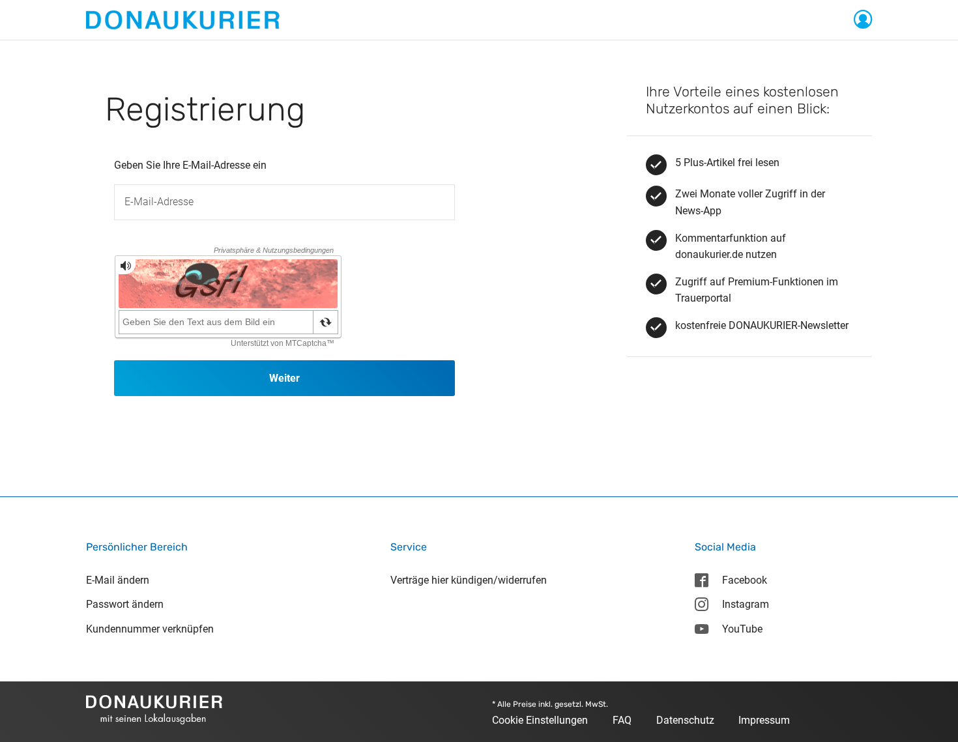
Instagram (745, 604)
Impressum (764, 720)
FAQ (622, 720)
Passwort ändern (125, 604)
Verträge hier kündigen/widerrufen (468, 580)
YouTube (742, 629)
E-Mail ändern (117, 580)
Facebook (744, 580)
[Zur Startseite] (183, 19)
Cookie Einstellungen (540, 720)
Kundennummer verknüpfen (150, 629)
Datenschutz (685, 720)
